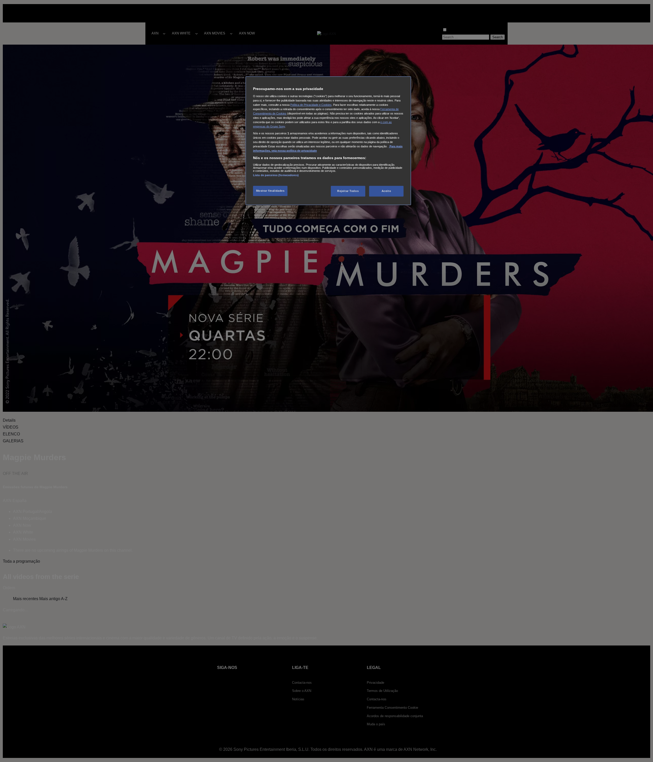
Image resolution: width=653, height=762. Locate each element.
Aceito (386, 190)
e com (384, 122)
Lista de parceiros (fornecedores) (276, 175)
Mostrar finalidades (270, 190)
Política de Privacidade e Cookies (311, 104)
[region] (328, 140)
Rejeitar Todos (348, 190)
